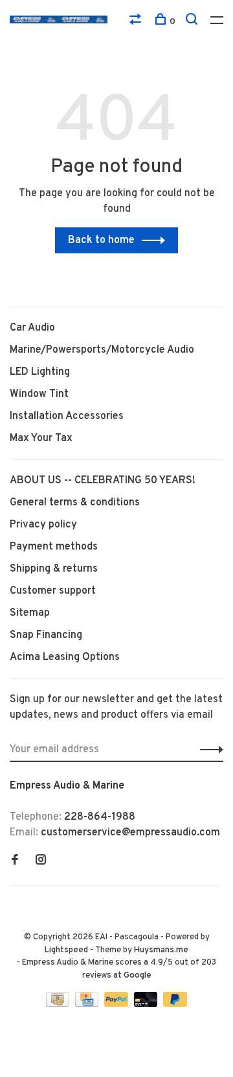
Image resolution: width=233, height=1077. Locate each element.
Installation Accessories (67, 416)
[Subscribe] (208, 749)
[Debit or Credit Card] (147, 1004)
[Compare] (136, 21)
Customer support (53, 591)
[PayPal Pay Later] (175, 1004)
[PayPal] (117, 1004)
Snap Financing (46, 635)
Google (137, 975)
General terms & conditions (75, 502)
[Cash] (59, 1004)
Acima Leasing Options (65, 657)
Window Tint (39, 394)
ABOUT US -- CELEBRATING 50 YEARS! (102, 480)
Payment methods (54, 546)
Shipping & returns (54, 569)
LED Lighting (40, 372)
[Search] (193, 21)
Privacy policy (43, 524)
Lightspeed (66, 950)
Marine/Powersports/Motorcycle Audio (102, 350)
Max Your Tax (41, 438)
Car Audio (32, 328)
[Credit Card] (88, 1004)
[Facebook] (15, 861)
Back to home (101, 240)
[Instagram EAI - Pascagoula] (41, 861)
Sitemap (30, 613)
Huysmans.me (161, 950)
